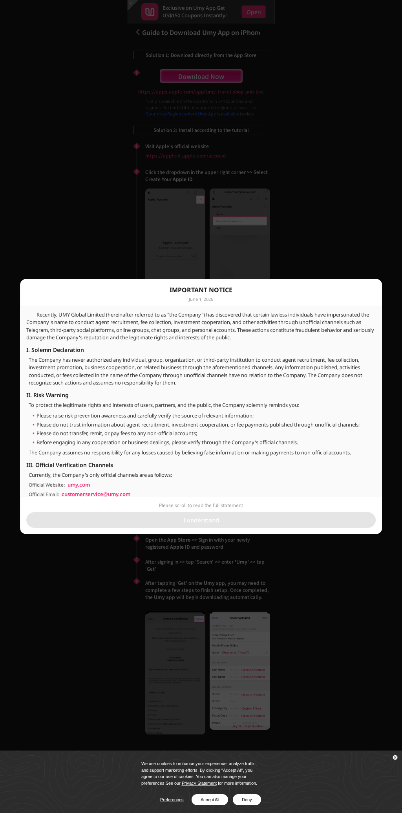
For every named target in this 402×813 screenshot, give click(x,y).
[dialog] (201, 406)
